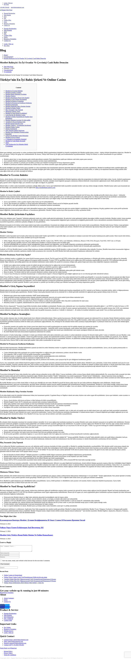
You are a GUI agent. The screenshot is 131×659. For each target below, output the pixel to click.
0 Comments (8, 72)
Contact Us (7, 40)
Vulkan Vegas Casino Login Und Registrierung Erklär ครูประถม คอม (25, 577)
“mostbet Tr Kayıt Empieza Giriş (15, 122)
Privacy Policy (8, 653)
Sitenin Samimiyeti (11, 129)
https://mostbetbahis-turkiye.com (45, 187)
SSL (5, 34)
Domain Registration (10, 28)
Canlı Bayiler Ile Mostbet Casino (15, 115)
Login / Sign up (8, 3)
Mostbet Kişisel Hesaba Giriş (14, 123)
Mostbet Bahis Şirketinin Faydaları (15, 94)
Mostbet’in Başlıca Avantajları (14, 101)
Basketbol (8, 134)
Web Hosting (8, 30)
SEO (5, 32)
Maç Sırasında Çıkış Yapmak (14, 110)
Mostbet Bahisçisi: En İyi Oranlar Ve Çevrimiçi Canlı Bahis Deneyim (25, 58)
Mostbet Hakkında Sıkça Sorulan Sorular (17, 106)
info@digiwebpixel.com (17, 7)
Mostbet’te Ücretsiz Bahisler (14, 91)
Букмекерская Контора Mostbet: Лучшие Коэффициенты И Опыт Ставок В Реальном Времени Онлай (42, 520)
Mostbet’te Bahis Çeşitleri (13, 92)
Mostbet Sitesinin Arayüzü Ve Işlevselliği (17, 120)
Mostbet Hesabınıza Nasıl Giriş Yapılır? (17, 98)
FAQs (5, 37)
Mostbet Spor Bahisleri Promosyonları (17, 132)
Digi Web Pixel (8, 66)
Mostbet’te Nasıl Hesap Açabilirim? (16, 113)
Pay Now (6, 4)
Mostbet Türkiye (10, 96)
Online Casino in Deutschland (13, 575)
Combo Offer (8, 35)
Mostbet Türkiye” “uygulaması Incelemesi (18, 125)
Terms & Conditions (10, 655)
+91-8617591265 (4, 7)
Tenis (7, 142)
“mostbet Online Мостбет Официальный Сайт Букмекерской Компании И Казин (30, 579)
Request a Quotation (10, 39)
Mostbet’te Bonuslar (11, 104)
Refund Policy (8, 651)
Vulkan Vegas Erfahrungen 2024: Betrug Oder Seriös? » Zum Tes (24, 583)
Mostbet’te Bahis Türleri (12, 108)
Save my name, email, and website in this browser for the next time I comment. (26, 560)
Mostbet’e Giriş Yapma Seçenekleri (16, 99)
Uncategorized (8, 70)
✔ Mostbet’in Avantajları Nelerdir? (16, 139)
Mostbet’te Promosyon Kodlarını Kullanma (18, 103)
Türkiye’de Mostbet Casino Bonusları (16, 135)
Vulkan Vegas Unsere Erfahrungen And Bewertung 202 (22, 528)
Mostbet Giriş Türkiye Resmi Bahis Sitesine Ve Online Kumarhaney (26, 535)
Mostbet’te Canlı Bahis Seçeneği (15, 141)
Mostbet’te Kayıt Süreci (12, 137)
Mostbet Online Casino (12, 127)
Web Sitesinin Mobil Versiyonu (14, 130)
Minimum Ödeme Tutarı (12, 111)
